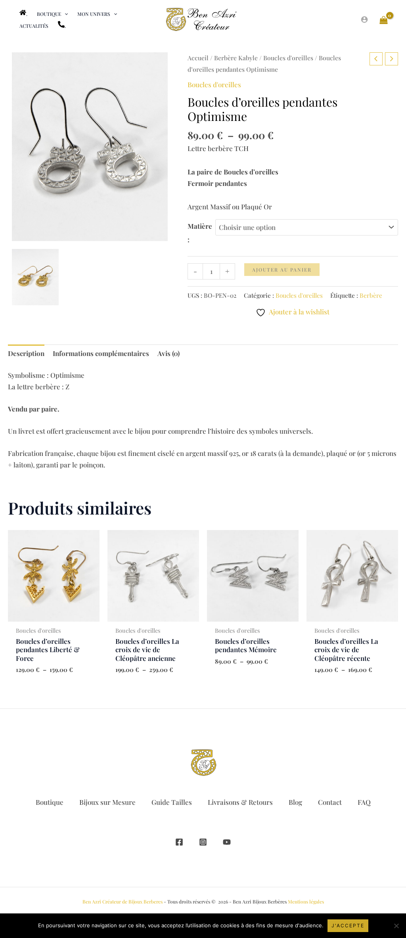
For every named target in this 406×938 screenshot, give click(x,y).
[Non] (396, 926)
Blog (295, 802)
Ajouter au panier (282, 269)
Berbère (371, 295)
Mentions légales (306, 901)
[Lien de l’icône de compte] (364, 19)
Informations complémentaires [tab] (101, 353)
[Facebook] (179, 842)
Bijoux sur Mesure (107, 802)
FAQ (364, 802)
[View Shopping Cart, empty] (383, 19)
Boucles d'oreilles (288, 58)
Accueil (198, 58)
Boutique (49, 802)
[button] (64, 14)
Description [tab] (26, 353)
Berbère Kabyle (236, 58)
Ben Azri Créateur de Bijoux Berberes (122, 901)
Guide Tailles (171, 802)
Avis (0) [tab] (168, 353)
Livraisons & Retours (240, 802)
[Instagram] (203, 842)
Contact (330, 802)
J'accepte (347, 925)
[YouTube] (227, 842)
